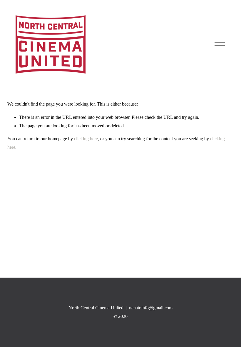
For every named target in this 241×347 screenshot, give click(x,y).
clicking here (86, 138)
